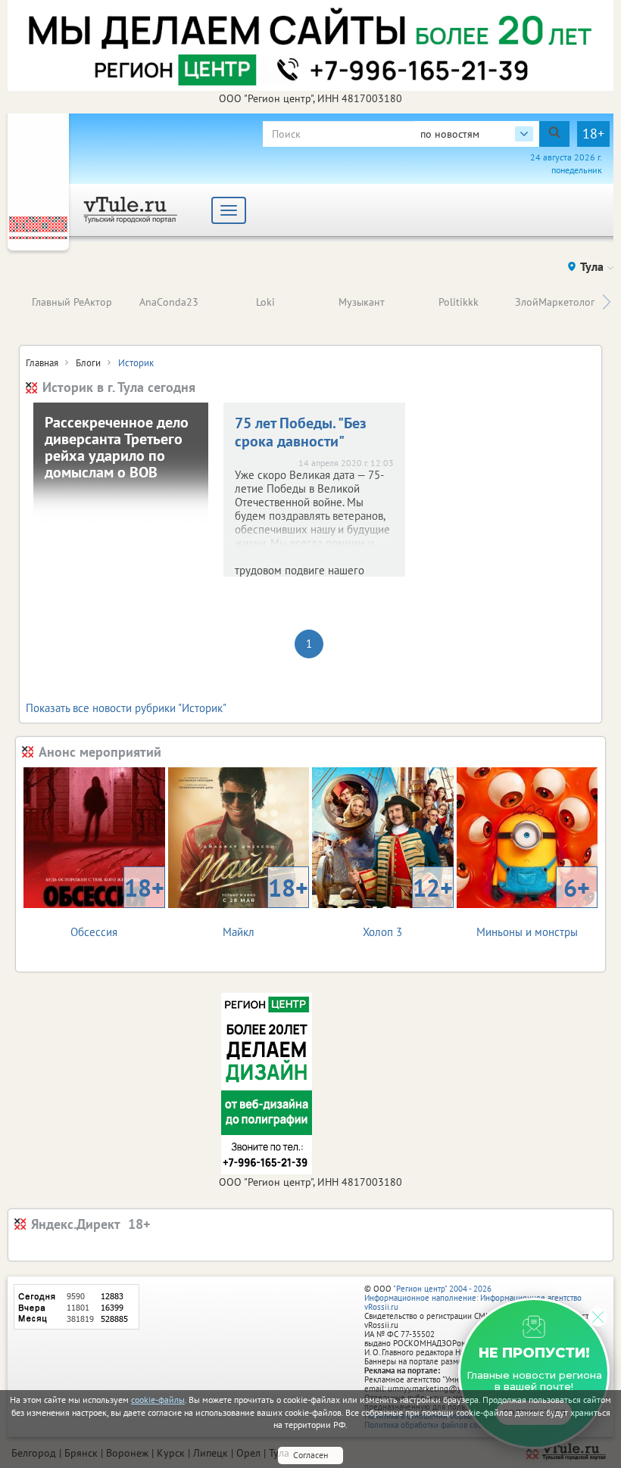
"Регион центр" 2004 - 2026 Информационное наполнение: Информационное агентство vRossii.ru (473, 1297)
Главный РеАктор (72, 302)
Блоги (88, 362)
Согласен (310, 1454)
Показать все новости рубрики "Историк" (126, 708)
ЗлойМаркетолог (554, 302)
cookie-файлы (158, 1399)
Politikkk (458, 302)
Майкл (265, 905)
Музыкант (362, 302)
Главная (42, 362)
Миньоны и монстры (533, 905)
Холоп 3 (407, 905)
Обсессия (117, 905)
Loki (265, 302)
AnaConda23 (168, 302)
